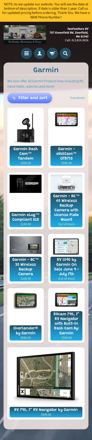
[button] (29, 98)
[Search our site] (65, 53)
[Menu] (26, 53)
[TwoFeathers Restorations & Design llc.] (25, 34)
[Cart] (52, 53)
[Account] (39, 53)
